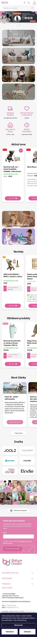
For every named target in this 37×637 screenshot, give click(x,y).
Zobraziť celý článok (14, 422)
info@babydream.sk (11, 607)
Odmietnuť (10, 632)
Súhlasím (27, 632)
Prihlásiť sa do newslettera (12, 548)
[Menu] (34, 2)
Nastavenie (18, 625)
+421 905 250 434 (10, 605)
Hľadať (32, 8)
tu (25, 620)
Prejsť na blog (18, 433)
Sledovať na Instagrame (20, 510)
